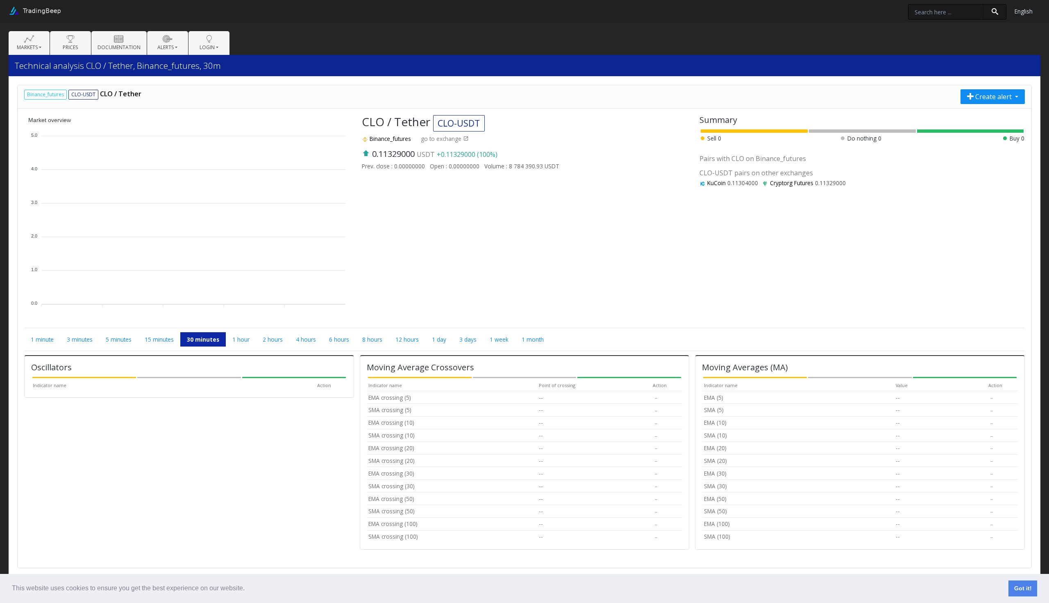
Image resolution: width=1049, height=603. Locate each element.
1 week (499, 339)
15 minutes (159, 339)
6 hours (339, 339)
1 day (439, 339)
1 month (533, 339)
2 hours (273, 339)
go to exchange (442, 139)
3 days (468, 339)
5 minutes (119, 339)
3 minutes (80, 339)
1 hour (241, 339)
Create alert (993, 96)
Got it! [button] (1023, 588)
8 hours (372, 339)
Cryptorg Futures (791, 183)
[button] (247, 589)
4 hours (306, 339)
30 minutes (203, 339)
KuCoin (716, 183)
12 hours (407, 339)
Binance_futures (390, 139)
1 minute (42, 339)
